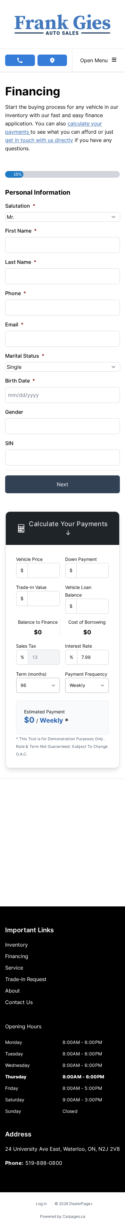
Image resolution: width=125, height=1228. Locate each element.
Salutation (20, 206)
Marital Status (24, 356)
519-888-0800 (44, 1163)
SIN (9, 443)
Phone (15, 293)
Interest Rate (78, 646)
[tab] (23, 1030)
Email (14, 324)
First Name (21, 230)
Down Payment (81, 559)
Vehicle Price (29, 559)
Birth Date (20, 380)
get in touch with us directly (39, 140)
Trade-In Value (31, 587)
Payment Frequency (86, 674)
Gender (14, 412)
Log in (41, 1203)
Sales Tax (26, 646)
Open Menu (95, 60)
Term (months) (31, 674)
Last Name (20, 262)
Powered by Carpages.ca (62, 1216)
